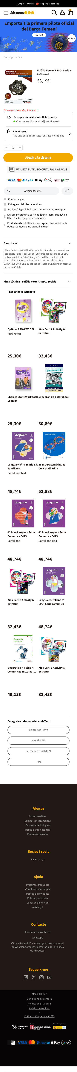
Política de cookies (37, 898)
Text (20, 57)
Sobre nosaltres (37, 816)
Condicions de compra (37, 889)
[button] (62, 13)
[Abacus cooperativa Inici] (23, 14)
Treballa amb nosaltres (37, 830)
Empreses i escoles (37, 834)
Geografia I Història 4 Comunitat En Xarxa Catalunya (20, 672)
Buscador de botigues (38, 825)
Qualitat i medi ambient (37, 821)
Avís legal (37, 907)
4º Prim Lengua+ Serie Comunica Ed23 (52, 534)
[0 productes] (70, 14)
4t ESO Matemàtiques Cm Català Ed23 (51, 467)
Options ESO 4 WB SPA (21, 329)
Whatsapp (37, 938)
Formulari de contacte (37, 932)
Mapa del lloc (39, 994)
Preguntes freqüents (37, 885)
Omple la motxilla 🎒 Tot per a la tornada (38, 3)
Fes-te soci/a (37, 859)
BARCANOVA (43, 74)
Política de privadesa (37, 894)
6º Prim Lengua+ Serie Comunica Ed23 (21, 534)
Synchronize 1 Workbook (53, 397)
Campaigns (9, 57)
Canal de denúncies (37, 903)
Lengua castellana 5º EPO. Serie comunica (51, 602)
